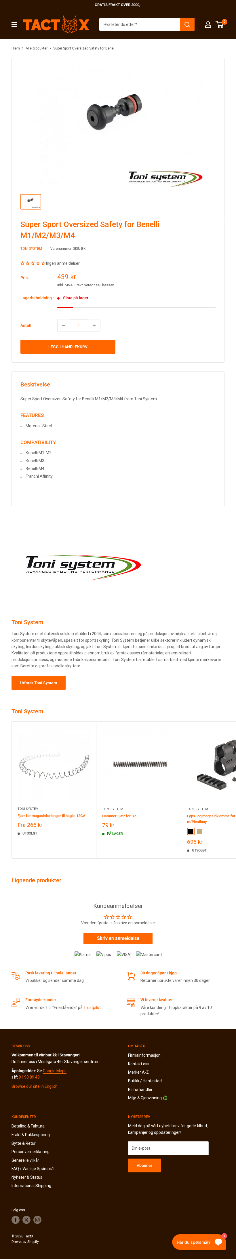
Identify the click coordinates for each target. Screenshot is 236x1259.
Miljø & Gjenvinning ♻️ (148, 1098)
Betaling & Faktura (28, 1126)
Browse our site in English (35, 1086)
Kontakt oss (138, 1064)
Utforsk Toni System (38, 683)
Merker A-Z (138, 1072)
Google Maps (54, 1070)
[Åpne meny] (14, 24)
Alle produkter (36, 48)
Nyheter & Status (27, 1177)
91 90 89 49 (29, 1077)
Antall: (26, 325)
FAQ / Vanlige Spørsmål (33, 1168)
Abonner (144, 1165)
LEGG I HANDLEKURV (67, 346)
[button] (33, 263)
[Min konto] (208, 24)
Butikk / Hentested (145, 1081)
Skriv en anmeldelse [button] (118, 938)
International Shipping (31, 1185)
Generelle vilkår (25, 1160)
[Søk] (187, 24)
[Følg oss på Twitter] (26, 1220)
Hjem (16, 48)
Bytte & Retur (24, 1143)
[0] (219, 24)
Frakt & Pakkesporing (31, 1134)
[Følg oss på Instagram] (37, 1220)
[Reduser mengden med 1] (64, 325)
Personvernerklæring (31, 1151)
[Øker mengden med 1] (94, 325)
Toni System (31, 249)
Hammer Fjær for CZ (119, 816)
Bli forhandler (140, 1089)
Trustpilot (92, 1007)
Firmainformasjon (144, 1055)
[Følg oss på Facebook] (16, 1220)
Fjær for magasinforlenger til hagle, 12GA (51, 816)
